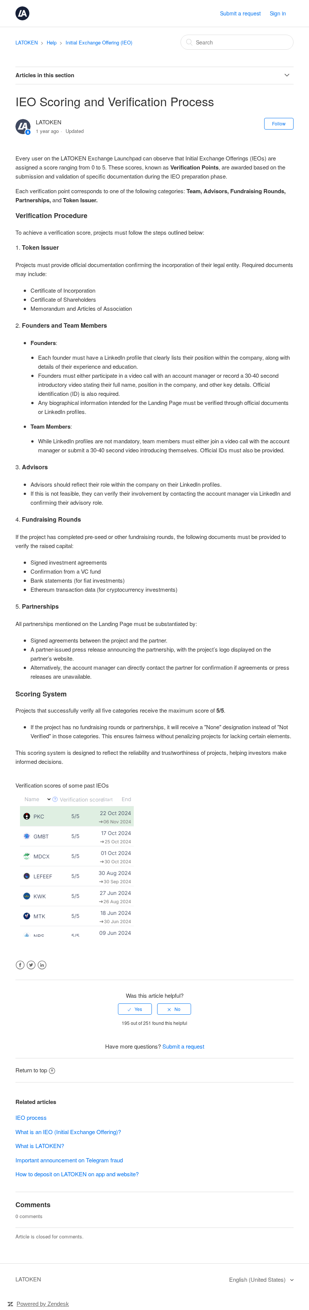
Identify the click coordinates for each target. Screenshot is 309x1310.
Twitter (31, 965)
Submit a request (240, 13)
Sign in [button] (278, 13)
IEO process (31, 1117)
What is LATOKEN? (39, 1146)
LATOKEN (26, 42)
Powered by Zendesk (43, 1304)
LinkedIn (42, 965)
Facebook (20, 965)
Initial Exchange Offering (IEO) (99, 42)
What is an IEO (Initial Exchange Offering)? (68, 1132)
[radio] (135, 1009)
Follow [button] (279, 123)
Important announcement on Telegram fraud (69, 1160)
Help (52, 42)
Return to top (31, 1070)
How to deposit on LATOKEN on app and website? (77, 1174)
